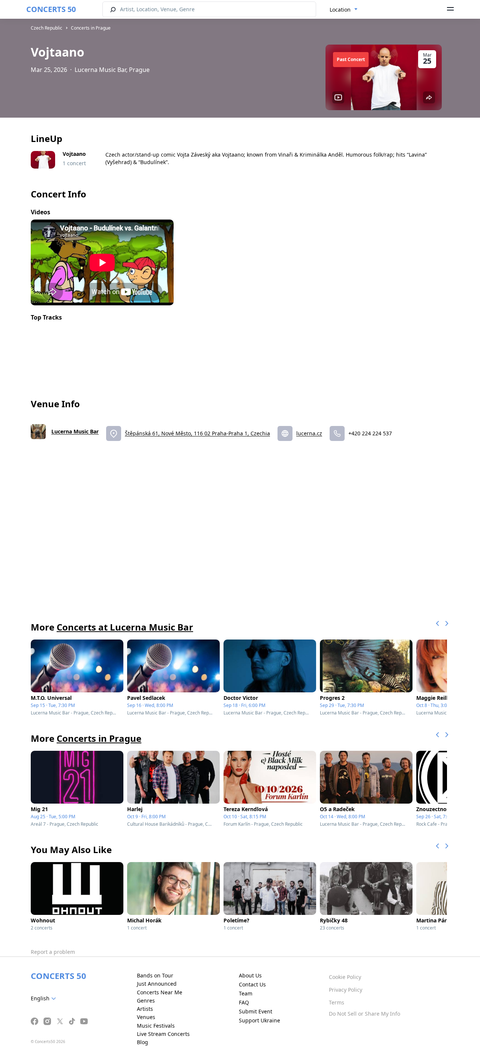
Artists (145, 1008)
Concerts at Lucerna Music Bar (125, 627)
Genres (146, 1000)
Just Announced (157, 983)
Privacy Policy (345, 989)
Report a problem (53, 951)
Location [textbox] (340, 9)
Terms (336, 1002)
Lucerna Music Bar (75, 431)
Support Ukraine (259, 1020)
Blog (142, 1042)
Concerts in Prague (91, 28)
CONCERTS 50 (51, 9)
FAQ (244, 1002)
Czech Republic (46, 28)
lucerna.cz (309, 433)
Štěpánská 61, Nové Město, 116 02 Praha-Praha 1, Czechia (197, 433)
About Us (250, 975)
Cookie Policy (345, 976)
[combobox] (344, 9)
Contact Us (252, 984)
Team (245, 993)
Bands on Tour (155, 975)
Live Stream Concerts (163, 1033)
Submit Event (255, 1011)
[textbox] (45, 998)
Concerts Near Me (159, 992)
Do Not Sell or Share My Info (364, 1013)
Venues (146, 1017)
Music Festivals (156, 1025)
